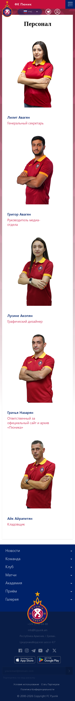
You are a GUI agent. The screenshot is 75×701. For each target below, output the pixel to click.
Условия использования (26, 684)
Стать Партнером (50, 684)
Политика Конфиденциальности (37, 689)
